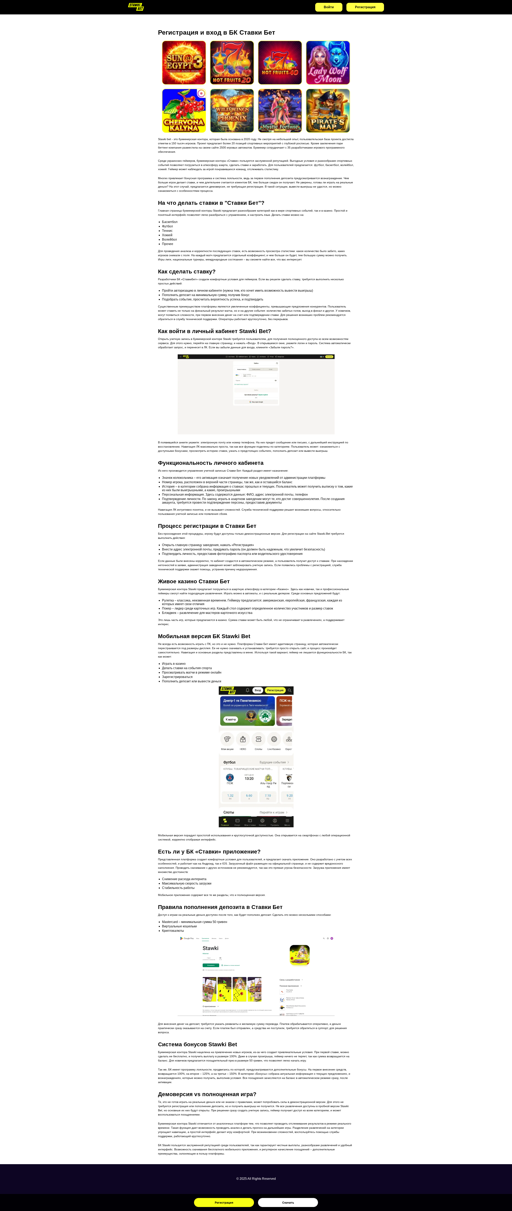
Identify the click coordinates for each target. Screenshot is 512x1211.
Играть (184, 57)
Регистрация (224, 1202)
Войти (329, 7)
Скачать (288, 1202)
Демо (184, 67)
